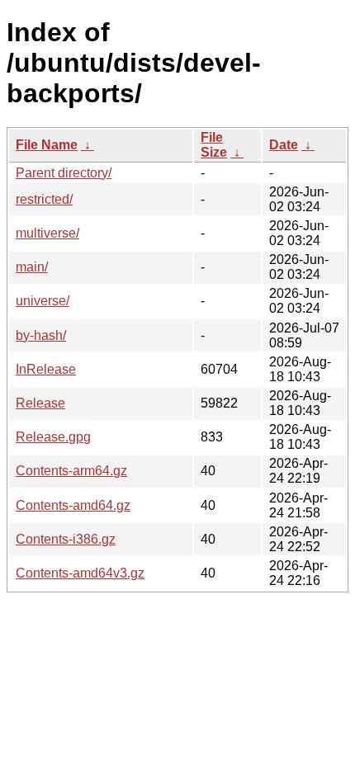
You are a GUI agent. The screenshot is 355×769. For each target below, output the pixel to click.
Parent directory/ (63, 173)
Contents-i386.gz (66, 539)
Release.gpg (53, 437)
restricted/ (44, 199)
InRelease (46, 369)
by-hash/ (41, 335)
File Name (47, 145)
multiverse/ (47, 233)
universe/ (42, 301)
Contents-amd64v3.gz (80, 573)
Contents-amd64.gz (73, 505)
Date (283, 145)
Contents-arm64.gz (71, 471)
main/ (32, 267)
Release (40, 403)
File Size (214, 144)
